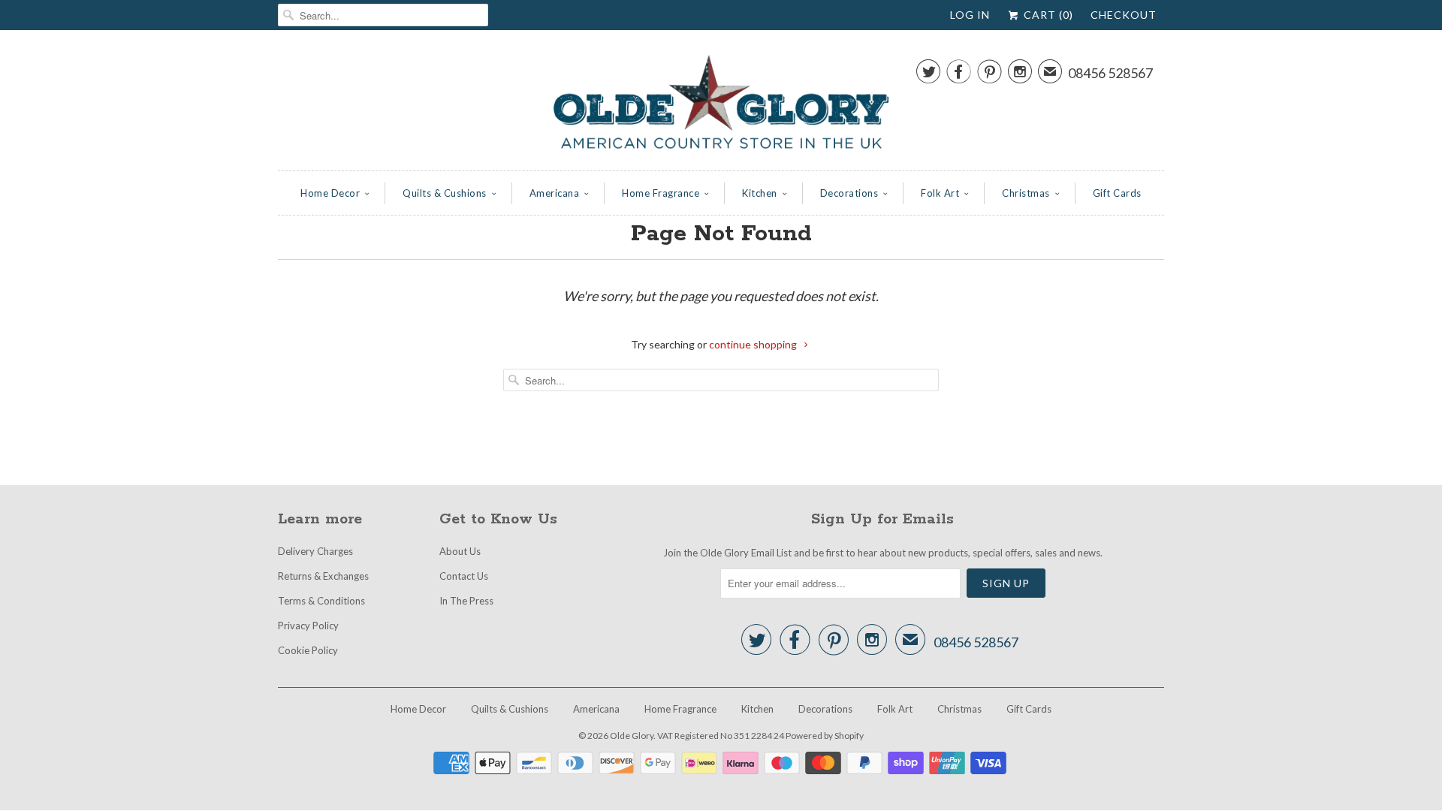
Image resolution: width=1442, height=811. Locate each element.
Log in (970, 14)
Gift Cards (1117, 193)
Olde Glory (631, 735)
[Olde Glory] (721, 104)
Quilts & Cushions (445, 193)
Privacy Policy (308, 626)
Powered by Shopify (825, 735)
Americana (554, 193)
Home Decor (330, 193)
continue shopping (754, 344)
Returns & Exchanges (323, 576)
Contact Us (463, 576)
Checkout (1124, 14)
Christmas (1026, 193)
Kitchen (759, 193)
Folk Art (940, 193)
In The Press (466, 601)
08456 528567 (1110, 73)
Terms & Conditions (321, 601)
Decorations (849, 193)
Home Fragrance (660, 193)
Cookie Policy (308, 650)
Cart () (1047, 14)
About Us (460, 551)
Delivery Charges (315, 551)
